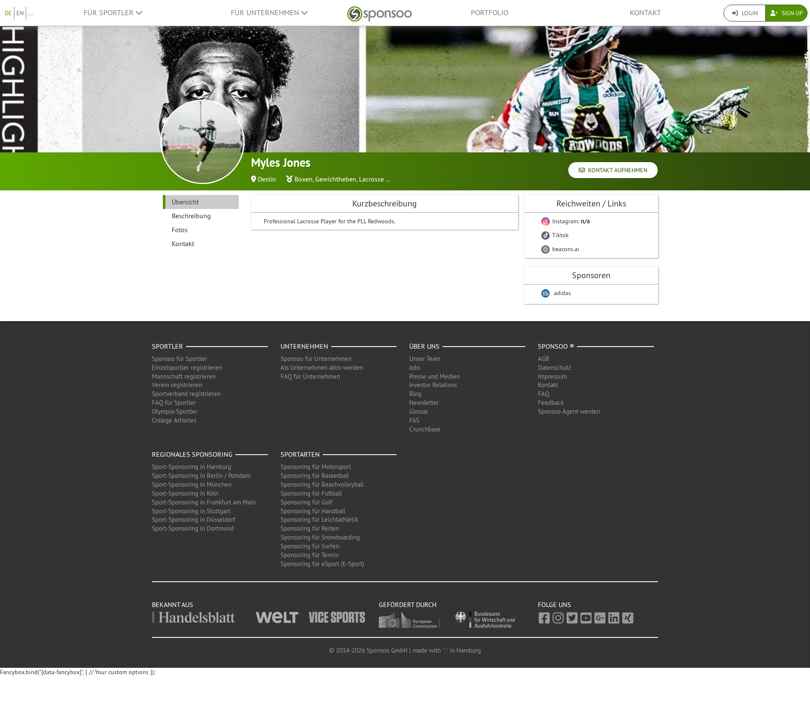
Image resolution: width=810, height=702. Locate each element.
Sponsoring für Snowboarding (320, 537)
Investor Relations (433, 385)
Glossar (418, 411)
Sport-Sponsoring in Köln (185, 493)
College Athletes (174, 420)
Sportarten (300, 454)
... (30, 13)
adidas (562, 293)
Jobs (414, 367)
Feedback (551, 402)
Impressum (552, 376)
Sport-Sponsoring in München (192, 484)
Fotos (180, 229)
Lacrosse (371, 179)
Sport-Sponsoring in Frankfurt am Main (204, 502)
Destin (267, 179)
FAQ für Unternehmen (310, 376)
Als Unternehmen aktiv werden (322, 367)
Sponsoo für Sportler (179, 359)
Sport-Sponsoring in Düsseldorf (193, 519)
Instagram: (570, 221)
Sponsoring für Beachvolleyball (322, 484)
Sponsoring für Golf (306, 502)
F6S (414, 420)
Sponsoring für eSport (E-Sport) (322, 564)
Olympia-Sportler (174, 411)
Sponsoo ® (556, 346)
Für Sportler (110, 12)
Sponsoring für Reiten (310, 528)
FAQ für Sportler (174, 402)
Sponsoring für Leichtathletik (319, 519)
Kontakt (645, 12)
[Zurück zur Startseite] (379, 13)
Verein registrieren (177, 385)
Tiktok (560, 235)
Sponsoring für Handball (313, 511)
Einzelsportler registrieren (187, 367)
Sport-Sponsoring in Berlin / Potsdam (201, 476)
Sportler (167, 346)
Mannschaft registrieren (184, 376)
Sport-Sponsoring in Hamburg (191, 467)
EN (20, 13)
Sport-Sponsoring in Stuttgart (191, 511)
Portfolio (489, 12)
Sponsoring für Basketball (315, 476)
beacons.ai (565, 249)
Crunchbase (424, 429)
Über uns (424, 346)
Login (749, 13)
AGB (543, 359)
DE (8, 13)
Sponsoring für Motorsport (316, 467)
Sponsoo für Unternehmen (316, 359)
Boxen (303, 179)
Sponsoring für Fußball (311, 493)
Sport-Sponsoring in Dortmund (193, 528)
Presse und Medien (434, 376)
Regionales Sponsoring (192, 454)
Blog (415, 394)
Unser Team (424, 359)
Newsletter (424, 402)
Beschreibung (191, 215)
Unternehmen (304, 346)
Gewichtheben (335, 179)
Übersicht (185, 202)
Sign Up (791, 13)
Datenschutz (554, 367)
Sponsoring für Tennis (309, 555)
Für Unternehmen (266, 12)
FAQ (543, 394)
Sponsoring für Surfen (310, 546)
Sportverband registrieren (186, 394)
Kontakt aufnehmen (616, 170)
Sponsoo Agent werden (569, 411)
